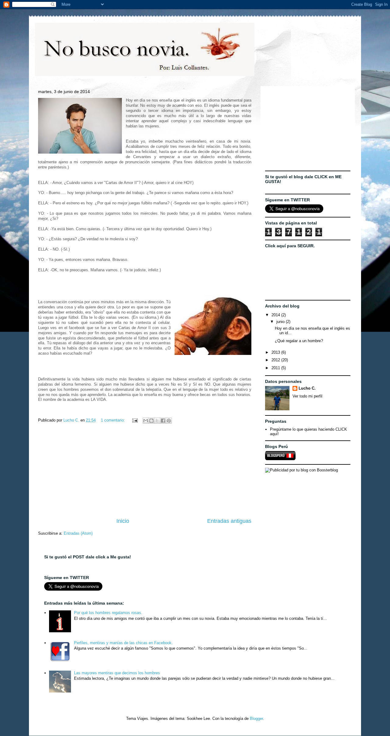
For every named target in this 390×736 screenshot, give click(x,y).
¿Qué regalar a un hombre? (299, 340)
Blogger (256, 718)
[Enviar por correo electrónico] (146, 421)
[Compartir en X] (157, 421)
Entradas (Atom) (78, 533)
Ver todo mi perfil (307, 396)
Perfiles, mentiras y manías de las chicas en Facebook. (123, 643)
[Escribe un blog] (151, 421)
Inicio (122, 521)
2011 (276, 368)
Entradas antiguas (229, 521)
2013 (276, 352)
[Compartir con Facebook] (163, 421)
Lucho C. (307, 388)
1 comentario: (113, 420)
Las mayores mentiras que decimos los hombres (117, 673)
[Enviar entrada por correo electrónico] (134, 420)
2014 (276, 315)
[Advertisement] (144, 471)
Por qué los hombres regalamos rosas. (108, 612)
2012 (276, 360)
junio (281, 321)
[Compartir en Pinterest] (169, 421)
